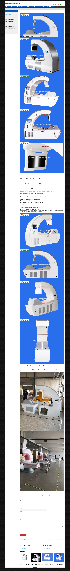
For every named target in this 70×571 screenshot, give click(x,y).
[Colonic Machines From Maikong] (59, 561)
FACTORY (33, 6)
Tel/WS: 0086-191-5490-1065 (58, 2)
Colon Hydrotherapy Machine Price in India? (36, 564)
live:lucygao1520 (24, 548)
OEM (38, 6)
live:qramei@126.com (47, 548)
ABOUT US (12, 6)
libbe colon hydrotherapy (10, 8)
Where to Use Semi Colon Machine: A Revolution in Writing (56, 539)
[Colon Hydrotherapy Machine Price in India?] (36, 561)
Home (6, 8)
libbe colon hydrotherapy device (9, 19)
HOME (7, 6)
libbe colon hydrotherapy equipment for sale (11, 31)
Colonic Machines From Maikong (59, 564)
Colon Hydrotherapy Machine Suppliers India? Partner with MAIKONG (25, 564)
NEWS (28, 6)
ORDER (43, 6)
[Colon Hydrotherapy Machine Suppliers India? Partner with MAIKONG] (25, 561)
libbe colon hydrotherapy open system (10, 28)
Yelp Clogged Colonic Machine (24, 539)
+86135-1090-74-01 (24, 546)
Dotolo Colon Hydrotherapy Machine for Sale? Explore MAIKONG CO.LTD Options (47, 565)
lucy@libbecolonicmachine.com (59, 3)
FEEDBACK (49, 6)
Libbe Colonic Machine (20, 6)
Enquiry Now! (42, 33)
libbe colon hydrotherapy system (9, 21)
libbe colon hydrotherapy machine (9, 26)
